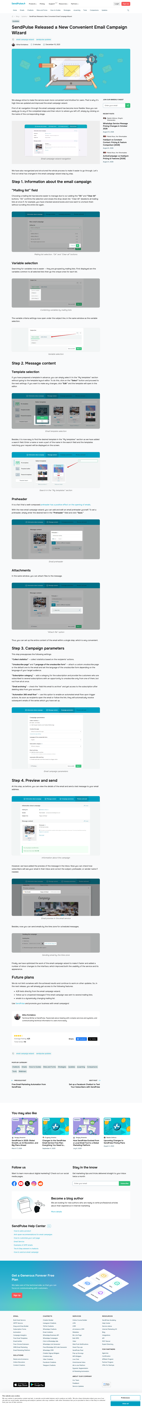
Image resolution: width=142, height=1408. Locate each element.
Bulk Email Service (19, 1320)
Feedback (76, 1383)
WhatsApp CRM (48, 1350)
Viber (74, 1341)
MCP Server (106, 1341)
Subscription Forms (19, 1329)
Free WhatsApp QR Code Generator (55, 1347)
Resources (63, 4)
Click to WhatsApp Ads (50, 1341)
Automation (17, 1332)
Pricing (42, 4)
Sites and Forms (42, 10)
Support (52, 4)
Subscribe (124, 1183)
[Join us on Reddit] (40, 1183)
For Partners (108, 1349)
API (103, 1338)
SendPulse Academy (109, 1320)
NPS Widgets (77, 1356)
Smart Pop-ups (78, 1347)
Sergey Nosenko (19, 1137)
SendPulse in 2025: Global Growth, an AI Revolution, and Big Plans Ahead (25, 1142)
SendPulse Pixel (78, 1350)
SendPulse (20, 1003)
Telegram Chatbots (49, 1365)
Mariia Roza (111, 136)
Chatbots (30, 10)
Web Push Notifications (80, 1344)
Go (49, 1226)
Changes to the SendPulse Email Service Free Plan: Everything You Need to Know (54, 1144)
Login (117, 4)
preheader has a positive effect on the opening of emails (65, 505)
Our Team (76, 1380)
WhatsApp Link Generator (51, 1344)
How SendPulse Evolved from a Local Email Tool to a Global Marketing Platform (86, 1142)
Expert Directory (107, 1344)
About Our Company (82, 1376)
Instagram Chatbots (49, 1323)
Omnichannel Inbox (79, 1362)
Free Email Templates (20, 1338)
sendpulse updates (43, 39)
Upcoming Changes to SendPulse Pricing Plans (114, 1141)
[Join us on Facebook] (14, 1183)
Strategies (67, 10)
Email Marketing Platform (21, 1350)
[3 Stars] (18, 1036)
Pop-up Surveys (78, 1353)
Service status (107, 1326)
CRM (74, 1326)
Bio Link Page (77, 1335)
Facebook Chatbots (49, 1362)
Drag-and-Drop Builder (20, 1326)
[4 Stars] (20, 1036)
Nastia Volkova (112, 118)
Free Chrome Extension (21, 1344)
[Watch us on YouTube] (20, 1183)
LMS (74, 1323)
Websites (76, 1332)
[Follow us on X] (27, 1183)
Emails (22, 10)
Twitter (94, 1039)
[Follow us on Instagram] (33, 1183)
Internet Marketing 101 (109, 1329)
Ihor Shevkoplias (121, 136)
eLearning (77, 10)
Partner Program (107, 1362)
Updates (104, 10)
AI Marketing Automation (81, 1371)
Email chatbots (48, 1332)
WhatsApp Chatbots (49, 1329)
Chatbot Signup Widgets (51, 1353)
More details (56, 1212)
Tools (85, 10)
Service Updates (78, 1386)
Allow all (125, 1403)
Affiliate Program (107, 1359)
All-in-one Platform (79, 1365)
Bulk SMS (76, 1338)
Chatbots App (47, 1356)
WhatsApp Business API (51, 1335)
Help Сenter (106, 1323)
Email (16, 1316)
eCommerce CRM (78, 1329)
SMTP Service (18, 1323)
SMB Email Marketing (20, 1347)
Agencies (105, 1353)
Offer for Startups (108, 1365)
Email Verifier (17, 1341)
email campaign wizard (25, 39)
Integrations (106, 1335)
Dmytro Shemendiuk (115, 119)
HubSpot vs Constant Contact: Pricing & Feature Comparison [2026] (115, 142)
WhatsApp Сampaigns (50, 1338)
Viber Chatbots (48, 1359)
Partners (74, 4)
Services (77, 1316)
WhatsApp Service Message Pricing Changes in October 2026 (115, 126)
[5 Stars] (22, 1036)
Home (15, 10)
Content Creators (19, 1365)
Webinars (22, 1071)
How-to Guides (55, 10)
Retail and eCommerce (20, 1359)
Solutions (18, 1355)
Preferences (125, 1398)
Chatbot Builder (48, 1320)
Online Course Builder (80, 1320)
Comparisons (94, 10)
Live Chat (76, 1359)
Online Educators (19, 1362)
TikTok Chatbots (48, 1326)
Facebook (82, 1039)
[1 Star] (15, 1036)
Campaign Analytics (20, 1335)
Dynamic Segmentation (80, 1368)
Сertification (106, 1356)
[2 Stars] (17, 1036)
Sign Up (126, 4)
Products (32, 4)
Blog (103, 1332)
